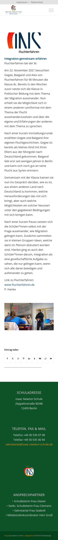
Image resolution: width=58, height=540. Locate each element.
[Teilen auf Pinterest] (23, 358)
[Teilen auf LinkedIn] (29, 358)
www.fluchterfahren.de (19, 285)
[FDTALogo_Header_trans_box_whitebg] (24, 10)
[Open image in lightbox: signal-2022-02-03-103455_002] (50, 329)
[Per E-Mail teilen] (50, 358)
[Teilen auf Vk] (40, 358)
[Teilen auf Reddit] (45, 358)
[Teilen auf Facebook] (7, 358)
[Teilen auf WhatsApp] (18, 358)
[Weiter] (47, 315)
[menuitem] (22, 2)
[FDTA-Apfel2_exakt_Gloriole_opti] (25, 40)
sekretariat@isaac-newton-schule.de (29, 444)
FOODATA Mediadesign (42, 535)
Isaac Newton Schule (15, 535)
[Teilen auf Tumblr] (34, 358)
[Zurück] (10, 315)
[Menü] (50, 10)
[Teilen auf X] (12, 358)
